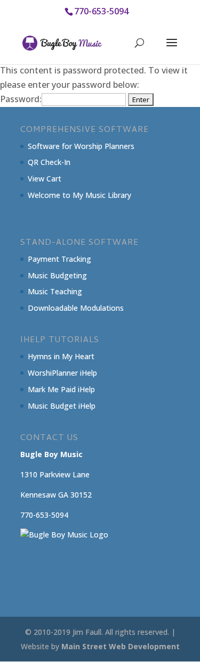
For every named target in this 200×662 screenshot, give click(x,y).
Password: (21, 99)
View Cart (44, 178)
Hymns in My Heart (61, 356)
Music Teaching (55, 291)
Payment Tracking (59, 259)
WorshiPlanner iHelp (62, 373)
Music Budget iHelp (61, 406)
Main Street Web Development (120, 646)
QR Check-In (49, 162)
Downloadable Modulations (76, 308)
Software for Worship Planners (81, 146)
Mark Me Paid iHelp (61, 389)
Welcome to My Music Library (79, 195)
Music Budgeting (57, 275)
